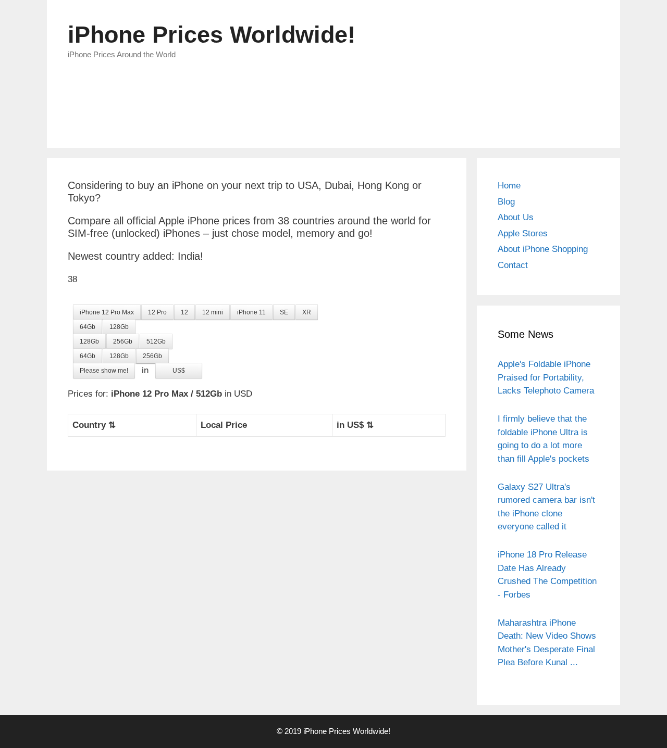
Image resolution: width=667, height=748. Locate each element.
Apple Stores (523, 233)
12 (184, 312)
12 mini (212, 312)
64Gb (87, 327)
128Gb (119, 327)
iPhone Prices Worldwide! (211, 34)
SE (284, 312)
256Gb (122, 341)
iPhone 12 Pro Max (107, 312)
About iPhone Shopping (543, 249)
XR (306, 312)
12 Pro (157, 312)
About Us (516, 217)
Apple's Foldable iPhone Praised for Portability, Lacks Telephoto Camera (546, 377)
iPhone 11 (251, 312)
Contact (513, 265)
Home (509, 186)
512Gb (156, 341)
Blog (506, 202)
